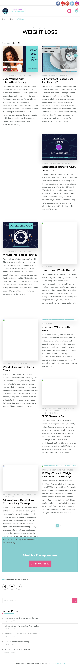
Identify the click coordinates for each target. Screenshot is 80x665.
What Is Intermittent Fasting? (17, 641)
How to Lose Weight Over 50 (17, 649)
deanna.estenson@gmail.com (18, 579)
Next (69, 55)
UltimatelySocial (58, 663)
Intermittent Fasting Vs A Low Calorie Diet (22, 634)
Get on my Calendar (40, 563)
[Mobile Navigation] (69, 11)
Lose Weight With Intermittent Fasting (21, 618)
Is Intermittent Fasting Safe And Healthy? (22, 626)
